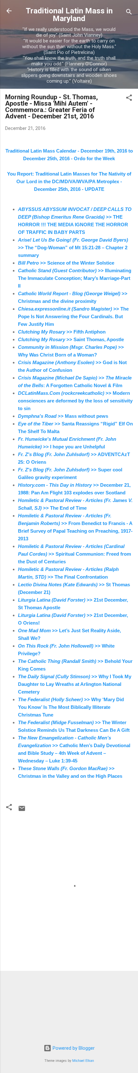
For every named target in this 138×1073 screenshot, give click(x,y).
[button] (129, 99)
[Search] (129, 13)
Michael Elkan (83, 1061)
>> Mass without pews (63, 416)
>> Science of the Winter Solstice (66, 263)
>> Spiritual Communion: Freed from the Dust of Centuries (74, 554)
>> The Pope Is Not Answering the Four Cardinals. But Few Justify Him (73, 316)
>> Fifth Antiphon (62, 331)
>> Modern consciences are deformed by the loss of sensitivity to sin (75, 400)
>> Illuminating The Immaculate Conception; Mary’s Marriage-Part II (74, 278)
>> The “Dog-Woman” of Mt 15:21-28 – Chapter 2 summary (73, 247)
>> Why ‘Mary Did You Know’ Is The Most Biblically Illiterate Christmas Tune (71, 707)
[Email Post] (22, 811)
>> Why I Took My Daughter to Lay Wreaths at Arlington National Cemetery (74, 684)
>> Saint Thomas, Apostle (71, 339)
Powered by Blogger (73, 1048)
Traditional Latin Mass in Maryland (69, 14)
